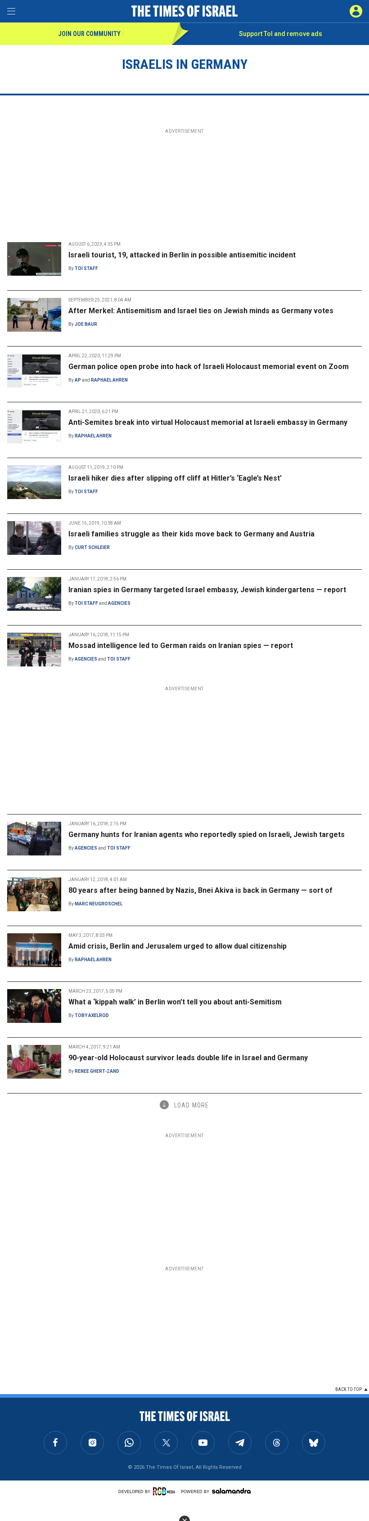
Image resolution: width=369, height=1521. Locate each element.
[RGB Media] (165, 1491)
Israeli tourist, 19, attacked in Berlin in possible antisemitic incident (182, 255)
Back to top (348, 1389)
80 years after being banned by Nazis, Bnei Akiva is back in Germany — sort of (200, 890)
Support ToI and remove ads (280, 33)
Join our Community (89, 33)
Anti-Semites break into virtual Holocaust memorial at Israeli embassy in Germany (207, 422)
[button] (356, 11)
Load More (191, 1105)
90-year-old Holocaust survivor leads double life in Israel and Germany (188, 1057)
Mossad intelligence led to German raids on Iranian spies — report (180, 645)
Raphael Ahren (109, 380)
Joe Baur (86, 324)
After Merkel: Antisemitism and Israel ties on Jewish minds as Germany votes (200, 310)
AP (78, 380)
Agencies (119, 603)
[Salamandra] (231, 1491)
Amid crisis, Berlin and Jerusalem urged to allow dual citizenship (177, 946)
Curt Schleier (92, 547)
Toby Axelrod (92, 1015)
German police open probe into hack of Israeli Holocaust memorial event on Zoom (208, 366)
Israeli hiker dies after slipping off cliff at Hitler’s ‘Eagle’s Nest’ (175, 478)
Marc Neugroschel (98, 903)
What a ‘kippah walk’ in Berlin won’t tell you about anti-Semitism (175, 1002)
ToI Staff (86, 268)
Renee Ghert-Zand (97, 1071)
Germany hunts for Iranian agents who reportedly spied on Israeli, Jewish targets (206, 834)
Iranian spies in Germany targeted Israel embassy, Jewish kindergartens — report (207, 589)
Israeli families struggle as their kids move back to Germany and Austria (191, 534)
